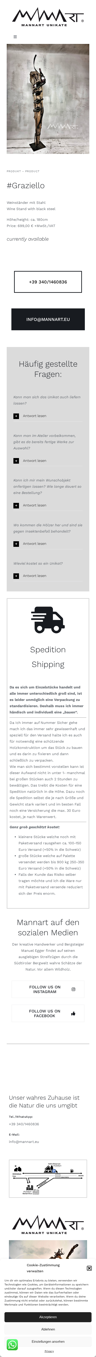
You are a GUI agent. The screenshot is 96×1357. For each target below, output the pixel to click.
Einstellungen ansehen (48, 1341)
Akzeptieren (48, 1317)
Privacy (49, 1351)
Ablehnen (48, 1329)
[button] (89, 1268)
